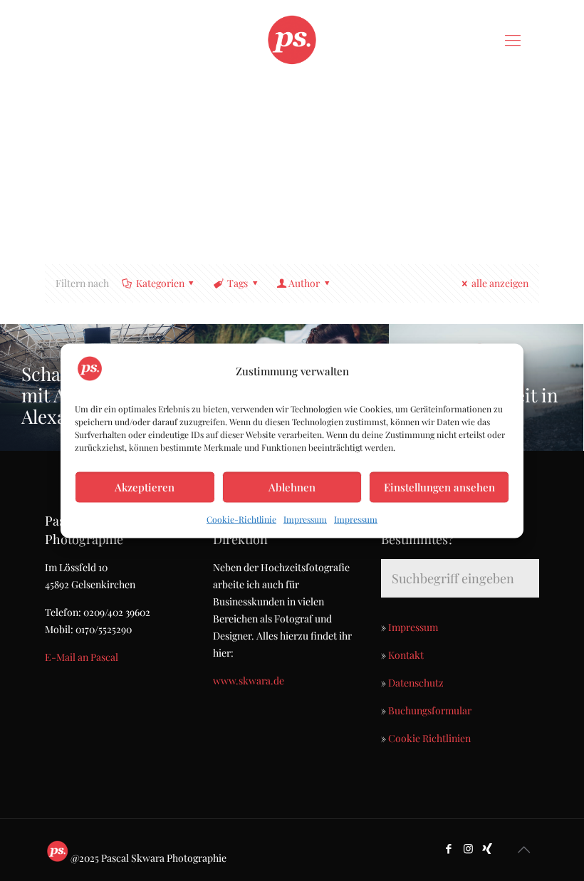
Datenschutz (416, 682)
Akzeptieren (144, 487)
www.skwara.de (248, 680)
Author (304, 283)
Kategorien (160, 283)
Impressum (305, 518)
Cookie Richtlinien (429, 738)
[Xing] (487, 848)
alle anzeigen (499, 283)
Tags (237, 283)
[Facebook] (449, 848)
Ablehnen (292, 487)
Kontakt (406, 655)
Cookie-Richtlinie (241, 518)
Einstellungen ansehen (439, 487)
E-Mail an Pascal (81, 657)
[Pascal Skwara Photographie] (292, 39)
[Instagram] (468, 848)
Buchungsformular (429, 710)
